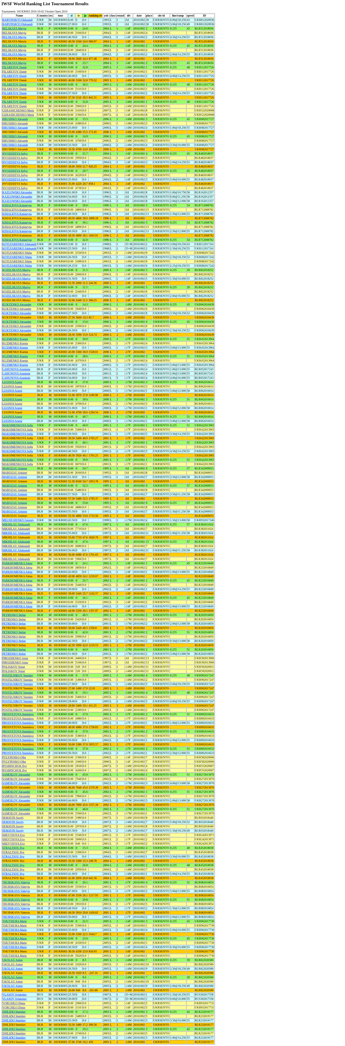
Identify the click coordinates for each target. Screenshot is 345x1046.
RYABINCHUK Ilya (14, 765)
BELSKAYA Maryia (14, 28)
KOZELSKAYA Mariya (16, 270)
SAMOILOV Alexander (16, 774)
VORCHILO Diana (13, 1003)
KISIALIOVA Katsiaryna (17, 205)
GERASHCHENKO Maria (18, 110)
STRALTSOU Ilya (13, 847)
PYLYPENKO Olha (14, 757)
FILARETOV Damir (14, 67)
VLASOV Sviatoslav (14, 994)
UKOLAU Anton (12, 960)
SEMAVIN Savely (13, 817)
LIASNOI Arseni (12, 382)
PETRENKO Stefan (14, 615)
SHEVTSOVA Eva (13, 834)
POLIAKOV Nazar (13, 666)
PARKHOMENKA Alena (17, 563)
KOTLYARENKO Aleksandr (19, 244)
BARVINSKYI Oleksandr (17, 19)
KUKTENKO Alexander (16, 304)
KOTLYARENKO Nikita (17, 252)
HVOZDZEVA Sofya (14, 153)
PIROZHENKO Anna (15, 658)
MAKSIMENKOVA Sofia (17, 425)
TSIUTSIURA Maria (14, 921)
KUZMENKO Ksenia (15, 339)
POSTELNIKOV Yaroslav (17, 675)
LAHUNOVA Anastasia (16, 369)
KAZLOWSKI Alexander (17, 192)
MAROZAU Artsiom (14, 468)
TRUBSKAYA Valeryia (16, 882)
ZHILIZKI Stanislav (14, 1011)
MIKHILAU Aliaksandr (16, 524)
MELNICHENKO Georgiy (18, 520)
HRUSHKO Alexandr (15, 119)
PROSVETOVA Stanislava (18, 714)
